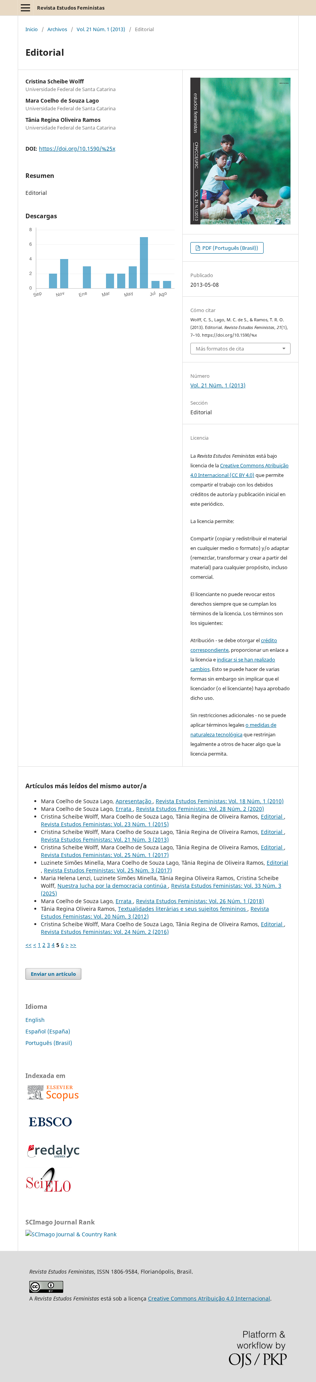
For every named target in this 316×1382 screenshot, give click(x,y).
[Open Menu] (25, 7)
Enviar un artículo (53, 973)
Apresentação (134, 801)
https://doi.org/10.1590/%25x (77, 148)
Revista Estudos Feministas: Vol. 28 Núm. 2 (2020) (200, 808)
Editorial (272, 816)
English (35, 1019)
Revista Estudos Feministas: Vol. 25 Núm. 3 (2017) (108, 870)
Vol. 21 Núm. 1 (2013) (101, 29)
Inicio (31, 29)
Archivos (57, 29)
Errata (124, 808)
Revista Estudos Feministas (70, 7)
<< (28, 944)
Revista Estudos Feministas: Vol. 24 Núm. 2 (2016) (105, 931)
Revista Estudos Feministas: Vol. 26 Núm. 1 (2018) (200, 901)
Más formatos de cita (220, 348)
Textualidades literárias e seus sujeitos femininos (182, 908)
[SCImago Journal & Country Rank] (70, 1234)
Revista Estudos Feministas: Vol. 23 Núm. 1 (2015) (105, 824)
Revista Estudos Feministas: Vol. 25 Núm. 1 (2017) (105, 855)
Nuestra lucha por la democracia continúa (112, 885)
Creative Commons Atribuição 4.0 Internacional (209, 1298)
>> (73, 944)
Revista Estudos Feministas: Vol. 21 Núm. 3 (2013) (105, 839)
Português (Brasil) (48, 1042)
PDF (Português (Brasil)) (229, 247)
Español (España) (47, 1031)
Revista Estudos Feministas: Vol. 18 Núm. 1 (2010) (220, 801)
